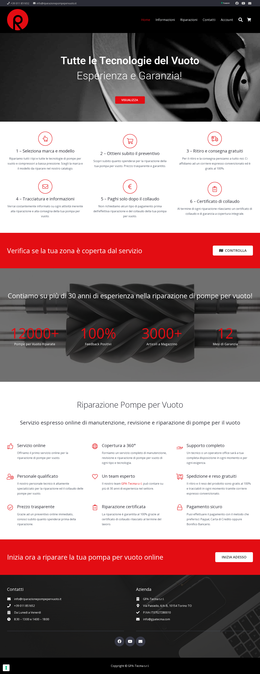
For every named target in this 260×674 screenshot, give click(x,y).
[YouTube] (243, 3)
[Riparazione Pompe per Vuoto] (17, 19)
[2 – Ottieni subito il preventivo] (130, 141)
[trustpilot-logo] (225, 3)
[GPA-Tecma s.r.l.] (139, 599)
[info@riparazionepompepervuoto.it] (10, 599)
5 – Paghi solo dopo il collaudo (130, 199)
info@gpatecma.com (156, 619)
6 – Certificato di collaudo (214, 201)
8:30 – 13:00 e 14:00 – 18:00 (31, 619)
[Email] (250, 3)
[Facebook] (237, 3)
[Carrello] (249, 19)
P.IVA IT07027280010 (157, 612)
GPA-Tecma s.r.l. (131, 484)
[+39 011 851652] (10, 605)
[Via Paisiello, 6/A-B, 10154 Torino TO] (139, 605)
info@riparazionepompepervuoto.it (37, 599)
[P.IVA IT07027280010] (139, 612)
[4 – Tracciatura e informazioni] (45, 186)
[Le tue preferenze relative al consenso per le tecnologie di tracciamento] (6, 667)
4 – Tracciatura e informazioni (45, 199)
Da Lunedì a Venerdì (27, 612)
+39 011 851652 (24, 606)
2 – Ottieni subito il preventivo (130, 153)
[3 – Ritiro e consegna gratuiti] (215, 139)
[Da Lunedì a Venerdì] (10, 612)
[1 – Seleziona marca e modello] (45, 139)
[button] (240, 20)
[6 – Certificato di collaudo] (215, 189)
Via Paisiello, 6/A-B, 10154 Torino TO (167, 606)
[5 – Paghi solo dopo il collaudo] (130, 186)
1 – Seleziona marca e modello (45, 151)
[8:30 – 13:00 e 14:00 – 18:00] (10, 619)
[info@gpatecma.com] (139, 619)
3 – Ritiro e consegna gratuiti (214, 151)
